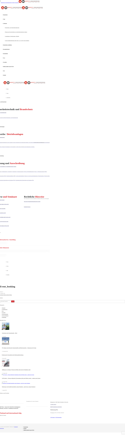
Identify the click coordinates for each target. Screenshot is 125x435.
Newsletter (3, 312)
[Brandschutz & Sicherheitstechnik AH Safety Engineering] (19, 2)
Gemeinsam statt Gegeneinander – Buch (9, 333)
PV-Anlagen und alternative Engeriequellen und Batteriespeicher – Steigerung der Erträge (19, 347)
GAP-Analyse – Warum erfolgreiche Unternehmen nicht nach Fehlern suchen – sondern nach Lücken (21, 378)
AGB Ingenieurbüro (58, 417)
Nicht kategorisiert (5, 314)
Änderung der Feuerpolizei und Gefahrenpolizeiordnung (12, 354)
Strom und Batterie (5, 315)
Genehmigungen (4, 309)
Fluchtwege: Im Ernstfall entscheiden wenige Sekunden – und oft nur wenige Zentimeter (18, 386)
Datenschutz (2, 428)
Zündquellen (4, 317)
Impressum (16, 426)
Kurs (3, 311)
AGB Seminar (52, 417)
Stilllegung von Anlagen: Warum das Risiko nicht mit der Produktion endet (16, 369)
